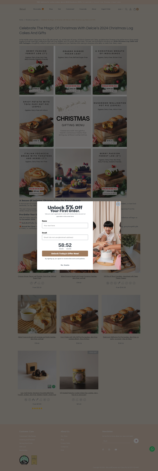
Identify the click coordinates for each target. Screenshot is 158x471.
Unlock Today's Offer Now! (65, 253)
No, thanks (65, 265)
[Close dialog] (118, 204)
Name (44, 221)
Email (44, 232)
